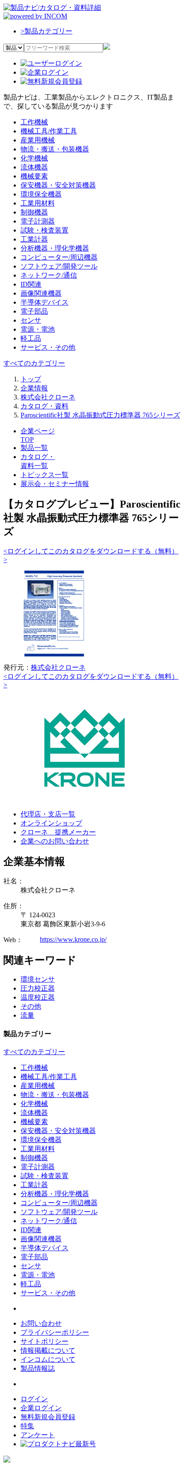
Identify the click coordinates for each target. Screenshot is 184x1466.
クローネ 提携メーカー (58, 832)
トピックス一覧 (44, 474)
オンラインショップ (51, 823)
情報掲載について (48, 1350)
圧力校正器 (38, 988)
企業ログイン (41, 1408)
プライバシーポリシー (55, 1332)
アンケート (38, 1435)
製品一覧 (34, 447)
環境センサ (38, 979)
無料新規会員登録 (48, 1417)
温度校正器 (38, 997)
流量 (27, 1015)
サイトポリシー (44, 1341)
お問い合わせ (41, 1323)
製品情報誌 (38, 1368)
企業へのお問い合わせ (55, 841)
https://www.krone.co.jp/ (73, 939)
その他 (31, 1006)
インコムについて (48, 1359)
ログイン (34, 1399)
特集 (27, 1426)
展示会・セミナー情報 (55, 483)
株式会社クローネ (58, 667)
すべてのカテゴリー (34, 363)
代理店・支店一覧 (48, 814)
